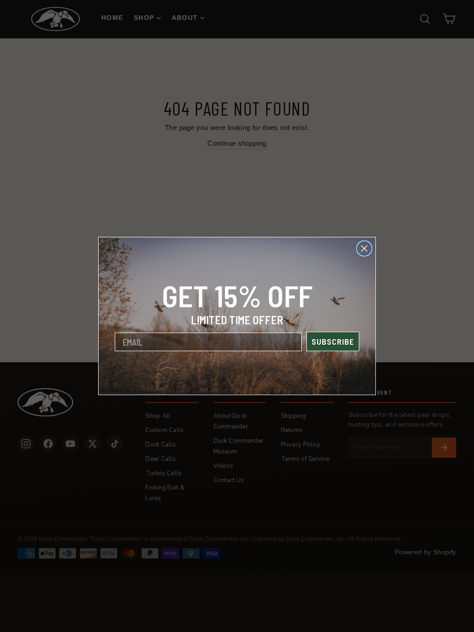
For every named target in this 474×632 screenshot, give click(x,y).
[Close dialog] (364, 248)
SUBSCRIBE (333, 341)
